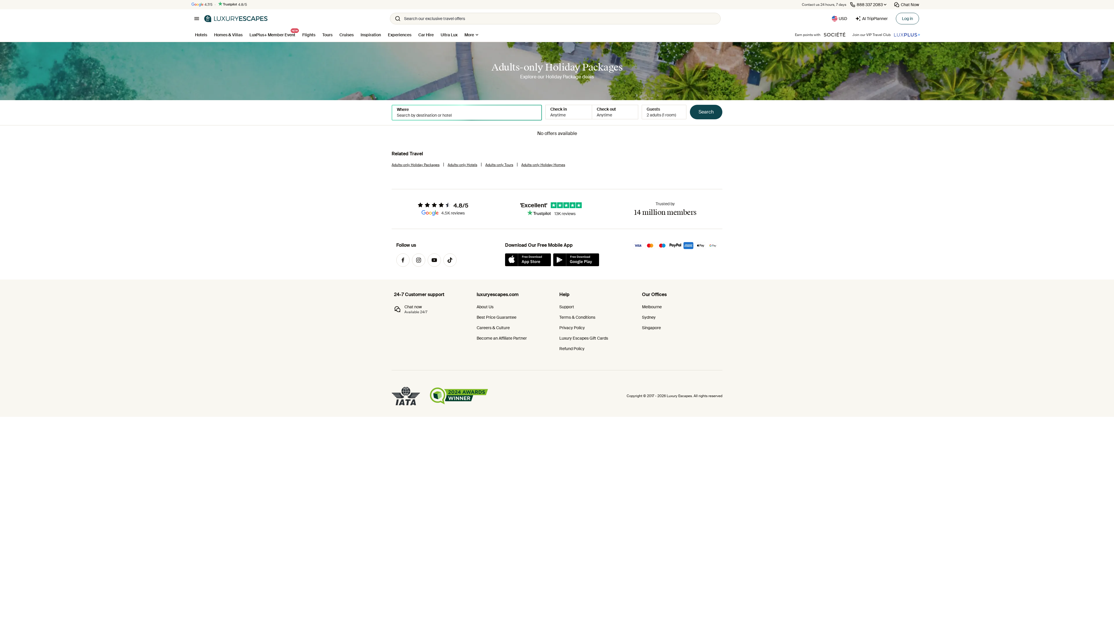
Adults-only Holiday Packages (416, 165)
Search (706, 112)
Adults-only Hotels (462, 165)
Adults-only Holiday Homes (543, 165)
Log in (907, 18)
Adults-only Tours (499, 165)
